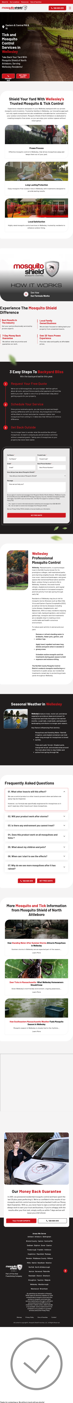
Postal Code (41, 455)
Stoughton (32, 1280)
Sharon (39, 1276)
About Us (5, 2)
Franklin (40, 1250)
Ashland (31, 1237)
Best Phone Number (44, 463)
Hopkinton (32, 1254)
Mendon (29, 1258)
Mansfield (40, 1254)
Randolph (32, 1276)
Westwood (35, 1289)
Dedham (30, 1245)
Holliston (47, 1250)
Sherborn (46, 1276)
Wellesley (33, 1284)
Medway (48, 1254)
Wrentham (44, 1289)
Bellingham (47, 1237)
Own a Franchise (35, 2)
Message (10, 480)
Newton (49, 1263)
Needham (41, 1263)
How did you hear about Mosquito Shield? (21, 472)
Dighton (37, 1245)
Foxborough (31, 1250)
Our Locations (14, 2)
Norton (31, 1271)
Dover (43, 1245)
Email (9, 463)
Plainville (46, 1271)
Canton (40, 1241)
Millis (29, 1263)
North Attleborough (42, 1267)
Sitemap (19, 1317)
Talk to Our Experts (21, 1221)
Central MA (48, 1241)
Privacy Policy (46, 1310)
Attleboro (38, 1237)
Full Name (11, 455)
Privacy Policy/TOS (17, 509)
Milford (50, 1258)
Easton (49, 1245)
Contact (53, 1317)
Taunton (40, 1280)
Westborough (43, 1284)
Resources (25, 2)
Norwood (38, 1271)
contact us (52, 498)
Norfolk (31, 1267)
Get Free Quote (23, 76)
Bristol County (31, 1241)
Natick (34, 1263)
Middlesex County (39, 1258)
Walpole (47, 1280)
